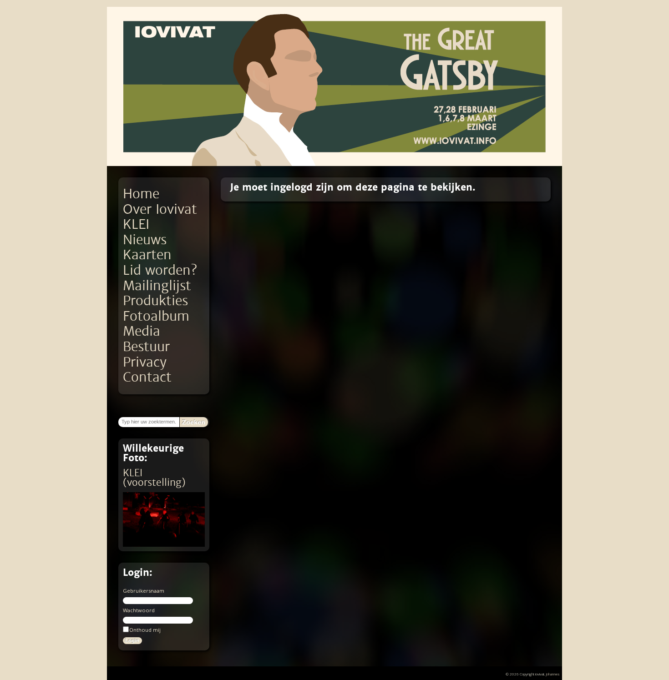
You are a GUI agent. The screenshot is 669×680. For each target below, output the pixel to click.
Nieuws (145, 240)
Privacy (145, 362)
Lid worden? (160, 270)
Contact (147, 377)
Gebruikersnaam (143, 590)
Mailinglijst (157, 286)
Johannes (553, 673)
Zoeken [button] (193, 422)
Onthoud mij (145, 629)
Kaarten (147, 255)
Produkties (155, 301)
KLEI (136, 224)
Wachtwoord (139, 610)
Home (141, 194)
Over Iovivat (160, 209)
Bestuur (146, 347)
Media (141, 331)
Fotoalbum (156, 316)
